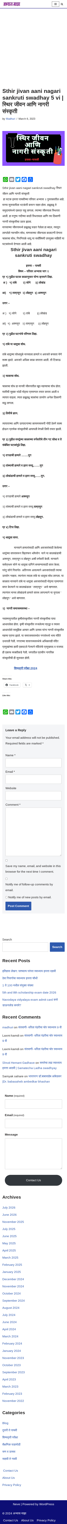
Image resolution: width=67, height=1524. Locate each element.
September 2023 (13, 1372)
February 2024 (12, 1343)
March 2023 (10, 1386)
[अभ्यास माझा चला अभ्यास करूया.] (11, 4)
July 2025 (8, 1229)
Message (11, 1134)
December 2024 (13, 1279)
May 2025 (9, 1243)
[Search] (62, 4)
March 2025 (10, 1257)
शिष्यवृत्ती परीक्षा (10, 1437)
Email (10, 771)
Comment (12, 804)
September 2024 (13, 1300)
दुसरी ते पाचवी (9, 1430)
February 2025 (12, 1264)
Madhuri (10, 118)
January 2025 (11, 1272)
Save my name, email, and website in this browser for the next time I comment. (33, 868)
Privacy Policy (11, 1485)
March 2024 (10, 1336)
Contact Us (33, 1180)
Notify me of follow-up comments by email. (29, 887)
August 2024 (10, 1307)
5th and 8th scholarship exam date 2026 (29, 992)
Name (10, 755)
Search (7, 939)
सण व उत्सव (8, 1451)
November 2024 (13, 1286)
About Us (8, 1477)
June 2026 (9, 1214)
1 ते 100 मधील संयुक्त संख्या (17, 985)
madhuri (7, 1027)
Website (10, 788)
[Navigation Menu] (55, 4)
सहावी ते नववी (9, 1458)
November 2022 (13, 1400)
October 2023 (11, 1365)
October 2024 (11, 1293)
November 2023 (13, 1358)
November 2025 (13, 1221)
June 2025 (9, 1236)
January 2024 (11, 1350)
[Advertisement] (33, 43)
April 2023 (9, 1379)
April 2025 (9, 1250)
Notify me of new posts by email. (29, 897)
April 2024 (9, 1329)
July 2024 (8, 1315)
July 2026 (8, 1207)
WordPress (46, 1504)
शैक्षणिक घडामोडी (11, 1444)
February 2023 (12, 1393)
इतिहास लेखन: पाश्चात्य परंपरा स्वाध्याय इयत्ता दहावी (29, 971)
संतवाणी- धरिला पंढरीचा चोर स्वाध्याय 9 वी (40, 1027)
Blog (5, 1423)
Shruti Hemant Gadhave (18, 1062)
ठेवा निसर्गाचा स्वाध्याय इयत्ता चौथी (20, 978)
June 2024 (9, 1322)
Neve (16, 1504)
